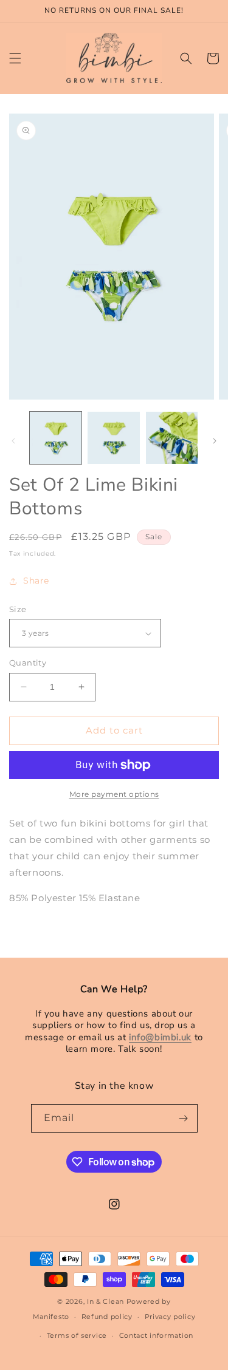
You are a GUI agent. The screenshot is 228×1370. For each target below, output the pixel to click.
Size (18, 609)
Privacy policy (170, 1316)
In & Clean (106, 1301)
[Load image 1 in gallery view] (55, 437)
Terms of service (77, 1335)
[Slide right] (214, 441)
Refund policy (107, 1316)
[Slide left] (13, 441)
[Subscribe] (183, 1118)
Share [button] (36, 580)
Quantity (27, 662)
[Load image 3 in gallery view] (172, 437)
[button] (15, 58)
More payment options (114, 794)
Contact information (156, 1335)
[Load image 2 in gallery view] (113, 437)
